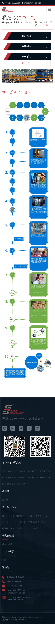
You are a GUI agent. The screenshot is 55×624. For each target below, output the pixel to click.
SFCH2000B (19, 471)
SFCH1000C (7, 471)
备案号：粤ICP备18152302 (14, 620)
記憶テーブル (39, 522)
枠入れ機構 (7, 544)
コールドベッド (9, 522)
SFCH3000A (45, 471)
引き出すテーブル (24, 516)
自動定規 (22, 528)
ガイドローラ (8, 516)
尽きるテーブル (42, 516)
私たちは (39, 22)
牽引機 (5, 500)
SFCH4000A (33, 478)
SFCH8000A (19, 484)
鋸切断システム (9, 528)
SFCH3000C (19, 478)
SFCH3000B (7, 478)
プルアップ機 (26, 522)
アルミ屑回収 (35, 528)
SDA (4, 560)
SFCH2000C (33, 471)
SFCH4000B (45, 478)
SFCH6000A (7, 484)
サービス (44, 25)
